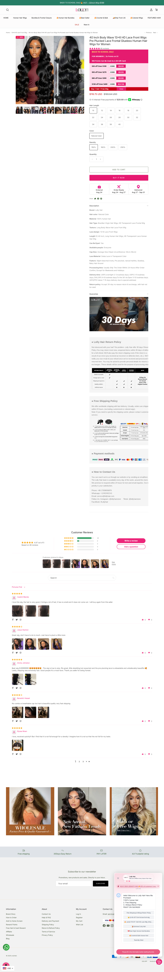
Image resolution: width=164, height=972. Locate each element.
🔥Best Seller (84, 18)
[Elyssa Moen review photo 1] (17, 745)
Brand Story (10, 914)
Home (8, 32)
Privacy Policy (47, 935)
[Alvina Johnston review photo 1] (17, 679)
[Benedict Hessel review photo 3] (43, 712)
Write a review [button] (131, 541)
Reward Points (11, 925)
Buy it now (119, 178)
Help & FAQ (46, 917)
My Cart (79, 921)
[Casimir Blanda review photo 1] (17, 611)
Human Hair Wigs (20, 18)
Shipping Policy (48, 925)
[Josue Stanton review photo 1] (17, 644)
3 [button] (83, 761)
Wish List (79, 925)
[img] (17, 594)
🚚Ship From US (119, 18)
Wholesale (10, 935)
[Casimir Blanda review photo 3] (43, 611)
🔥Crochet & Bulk (101, 18)
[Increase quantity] (101, 159)
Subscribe (100, 883)
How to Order (11, 917)
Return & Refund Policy (51, 928)
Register (79, 917)
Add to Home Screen (14, 921)
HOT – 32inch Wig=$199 (93, 3)
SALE (77, 25)
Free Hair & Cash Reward (16, 928)
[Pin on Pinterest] (101, 199)
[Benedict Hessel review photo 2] (30, 712)
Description (94, 206)
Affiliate (9, 932)
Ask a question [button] (131, 546)
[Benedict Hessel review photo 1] (17, 712)
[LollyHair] (82, 10)
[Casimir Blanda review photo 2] (30, 611)
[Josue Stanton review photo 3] (43, 644)
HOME (5, 18)
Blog (7, 939)
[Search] (7, 9)
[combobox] (8, 968)
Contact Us (46, 914)
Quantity (93, 154)
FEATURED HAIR (154, 18)
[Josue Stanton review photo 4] (56, 644)
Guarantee (93, 294)
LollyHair (14, 956)
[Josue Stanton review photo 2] (30, 644)
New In (86, 25)
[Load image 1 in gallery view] (50, 70)
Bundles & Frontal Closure (42, 18)
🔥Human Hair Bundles (65, 18)
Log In (78, 914)
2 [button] (79, 761)
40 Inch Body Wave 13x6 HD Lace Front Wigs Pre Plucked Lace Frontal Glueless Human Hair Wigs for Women (63, 32)
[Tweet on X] (95, 199)
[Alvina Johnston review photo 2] (30, 679)
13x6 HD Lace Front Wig (19, 32)
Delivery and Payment (50, 921)
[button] (94, 48)
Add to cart (118, 170)
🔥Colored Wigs (136, 18)
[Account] (151, 9)
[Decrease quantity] (92, 159)
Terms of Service (48, 932)
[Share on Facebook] (98, 199)
